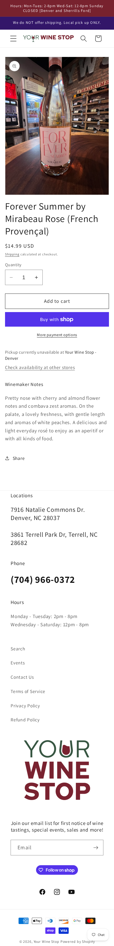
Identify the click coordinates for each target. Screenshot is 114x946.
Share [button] (19, 458)
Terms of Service (28, 691)
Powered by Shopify (77, 941)
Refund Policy (25, 720)
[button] (13, 38)
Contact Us (22, 677)
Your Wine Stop (47, 941)
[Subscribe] (96, 847)
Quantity (13, 265)
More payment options (57, 334)
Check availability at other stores (40, 367)
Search (18, 649)
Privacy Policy (25, 706)
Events (18, 663)
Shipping (12, 254)
